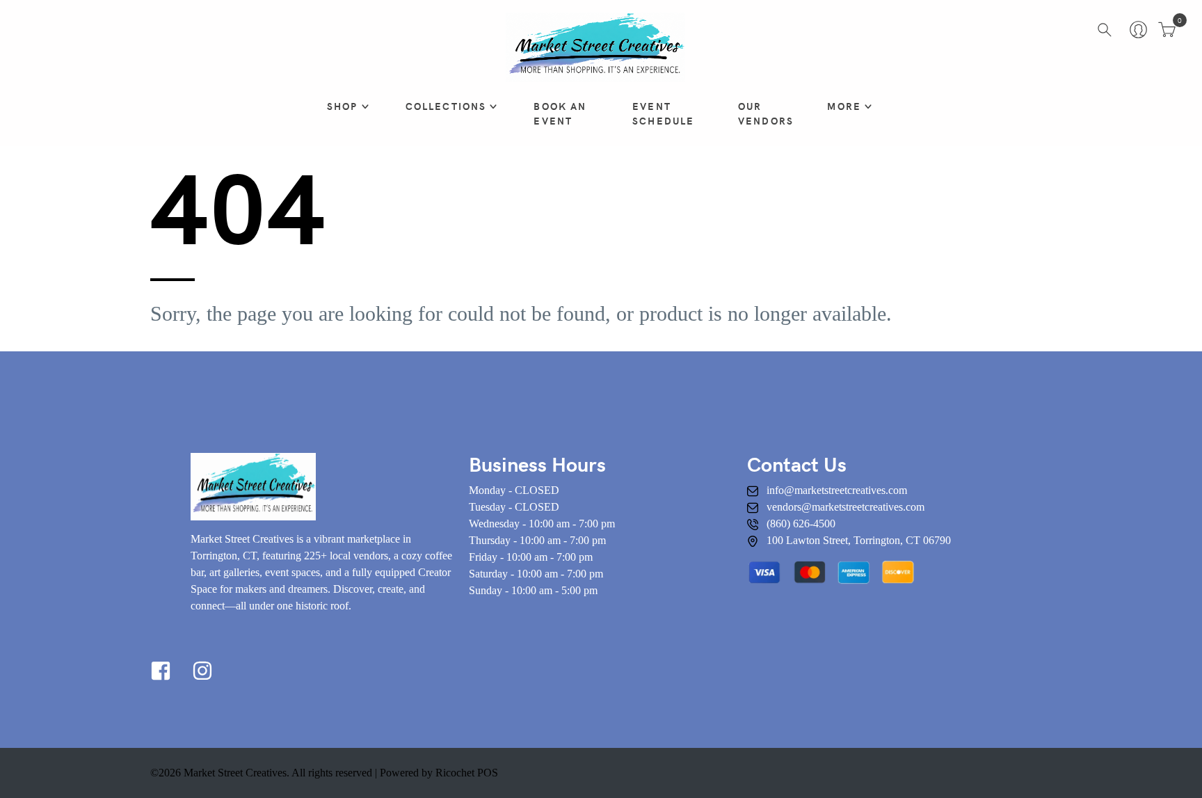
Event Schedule (663, 113)
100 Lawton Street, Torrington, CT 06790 (859, 540)
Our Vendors (766, 113)
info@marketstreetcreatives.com (837, 490)
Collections (446, 106)
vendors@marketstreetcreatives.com (845, 507)
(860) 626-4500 (801, 523)
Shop (342, 106)
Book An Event (560, 113)
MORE (844, 106)
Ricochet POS (466, 773)
